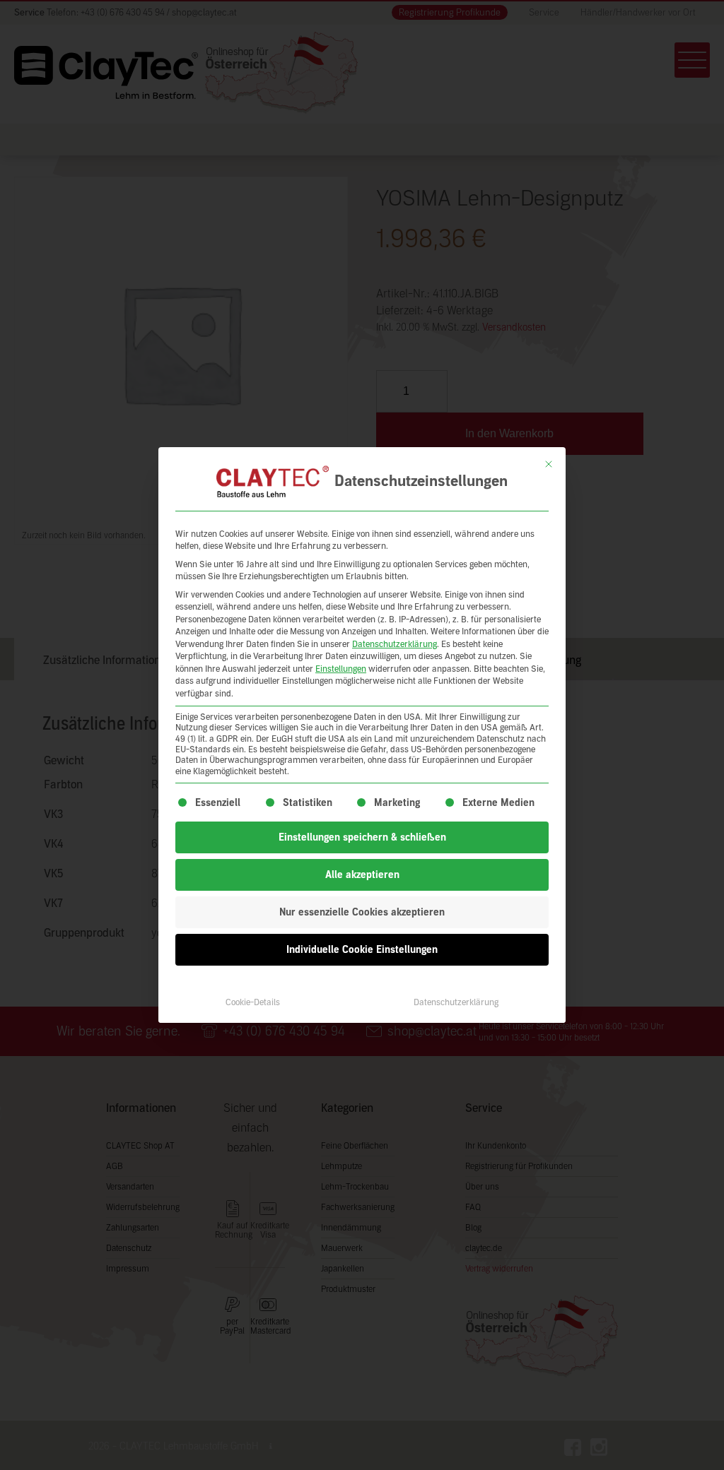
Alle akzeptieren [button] (362, 875)
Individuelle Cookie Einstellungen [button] (362, 950)
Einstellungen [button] (340, 669)
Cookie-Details (253, 1002)
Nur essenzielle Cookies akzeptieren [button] (362, 912)
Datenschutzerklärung (394, 644)
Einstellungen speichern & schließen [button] (362, 837)
